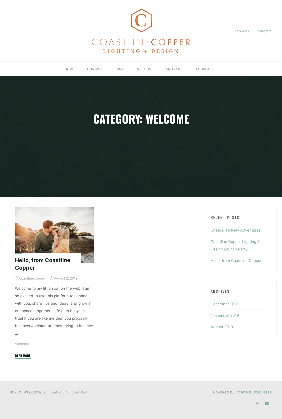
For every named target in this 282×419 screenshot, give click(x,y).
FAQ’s (119, 69)
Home (69, 69)
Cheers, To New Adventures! (236, 230)
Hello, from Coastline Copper (236, 260)
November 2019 (225, 315)
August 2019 (222, 327)
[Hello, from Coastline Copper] (54, 235)
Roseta (241, 392)
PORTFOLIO (172, 69)
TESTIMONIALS (205, 69)
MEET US (144, 69)
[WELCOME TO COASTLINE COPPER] (141, 30)
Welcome (22, 344)
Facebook (242, 31)
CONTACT (95, 69)
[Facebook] (257, 404)
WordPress (262, 392)
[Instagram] (267, 404)
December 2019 (225, 304)
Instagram (264, 31)
